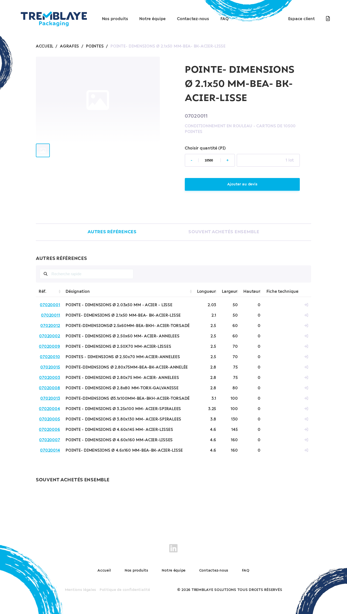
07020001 (50, 305)
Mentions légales (80, 590)
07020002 (49, 336)
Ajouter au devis (242, 184)
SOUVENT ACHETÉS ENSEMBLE (223, 232)
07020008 (49, 388)
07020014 (50, 450)
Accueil (104, 570)
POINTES (95, 46)
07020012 (50, 326)
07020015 (50, 367)
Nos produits (115, 19)
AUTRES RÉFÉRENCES (112, 232)
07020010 (50, 357)
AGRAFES (69, 46)
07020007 (49, 440)
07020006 (49, 430)
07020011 (50, 315)
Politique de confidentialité (125, 590)
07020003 (49, 378)
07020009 (49, 346)
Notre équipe (152, 19)
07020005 (49, 419)
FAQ (224, 19)
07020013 (50, 398)
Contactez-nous (193, 19)
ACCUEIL (44, 46)
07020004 (49, 409)
